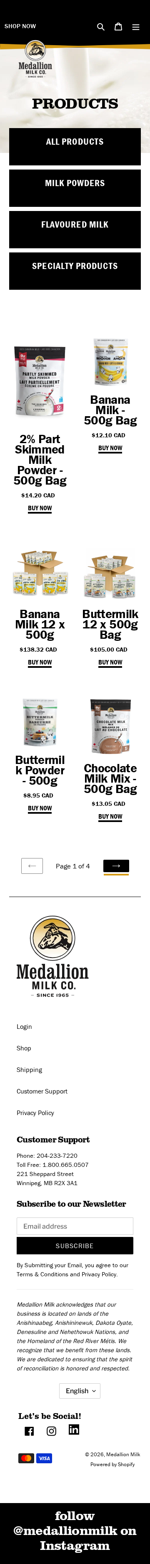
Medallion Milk (123, 1454)
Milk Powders (75, 183)
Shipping (29, 1069)
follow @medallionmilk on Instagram (74, 1530)
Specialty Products (75, 266)
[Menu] (136, 25)
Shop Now (20, 26)
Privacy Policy (35, 1112)
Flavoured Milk (75, 224)
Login (24, 1026)
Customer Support (42, 1091)
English (77, 1391)
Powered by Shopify (112, 1464)
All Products (75, 141)
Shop (24, 1048)
